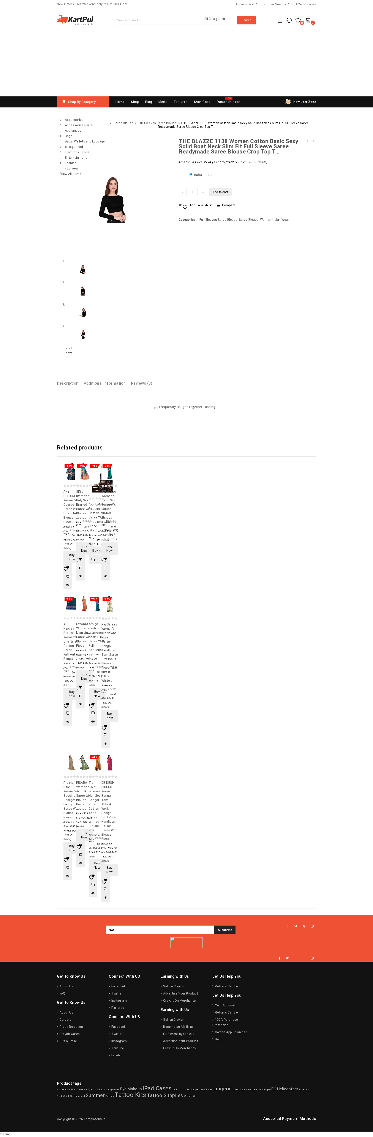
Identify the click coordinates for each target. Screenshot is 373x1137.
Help (217, 1039)
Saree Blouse (249, 219)
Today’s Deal (244, 4)
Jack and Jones (181, 1089)
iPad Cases (157, 1088)
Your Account (224, 1005)
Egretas (92, 1089)
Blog (148, 102)
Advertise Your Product (180, 993)
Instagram (119, 1000)
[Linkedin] (294, 958)
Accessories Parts (79, 125)
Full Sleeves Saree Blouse (218, 219)
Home (120, 102)
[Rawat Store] (75, 19)
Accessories (74, 120)
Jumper (194, 1089)
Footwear (72, 168)
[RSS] (300, 958)
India (198, 175)
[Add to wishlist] (67, 567)
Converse (82, 1089)
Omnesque (265, 1089)
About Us (66, 986)
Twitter (117, 993)
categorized (74, 147)
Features (181, 102)
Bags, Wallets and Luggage (85, 141)
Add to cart (220, 192)
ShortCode (202, 102)
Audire (60, 1089)
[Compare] (67, 576)
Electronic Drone (77, 152)
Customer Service (272, 4)
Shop (135, 102)
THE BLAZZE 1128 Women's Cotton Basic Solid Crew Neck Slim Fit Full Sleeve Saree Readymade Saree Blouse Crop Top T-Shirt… (313, 141)
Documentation (229, 102)
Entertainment (76, 157)
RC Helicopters (284, 1089)
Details (262, 162)
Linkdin (116, 1055)
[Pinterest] (304, 926)
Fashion (71, 163)
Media (163, 102)
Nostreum (253, 1089)
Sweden (110, 1096)
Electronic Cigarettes (108, 1089)
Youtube (117, 1048)
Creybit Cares (69, 1034)
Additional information (105, 383)
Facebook (118, 986)
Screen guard (77, 1096)
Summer (95, 1095)
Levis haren (206, 1089)
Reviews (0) (141, 383)
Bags (69, 136)
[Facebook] (288, 926)
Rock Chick (63, 1096)
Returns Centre (226, 986)
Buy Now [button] (72, 557)
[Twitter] (296, 926)
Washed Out (190, 1096)
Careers (65, 1019)
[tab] (70, 383)
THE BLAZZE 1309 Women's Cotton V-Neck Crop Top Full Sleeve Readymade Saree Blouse (307, 141)
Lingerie (222, 1088)
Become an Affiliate (178, 1026)
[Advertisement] (186, 64)
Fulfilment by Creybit (178, 1034)
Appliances (73, 130)
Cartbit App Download (230, 1032)
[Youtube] (305, 958)
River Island (306, 1089)
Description (68, 383)
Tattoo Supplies (165, 1095)
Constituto (70, 1089)
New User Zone (304, 102)
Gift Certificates (304, 4)
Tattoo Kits (130, 1095)
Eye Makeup (131, 1089)
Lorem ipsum (239, 1089)
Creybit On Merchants (179, 1000)
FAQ (62, 993)
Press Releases (71, 1026)
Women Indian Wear (274, 219)
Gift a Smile (68, 1041)
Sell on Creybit (174, 986)
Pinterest (118, 1007)
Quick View (67, 584)
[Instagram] (312, 926)
